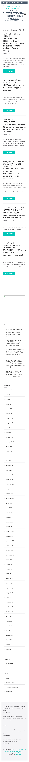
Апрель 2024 (9, 522)
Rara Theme (21, 753)
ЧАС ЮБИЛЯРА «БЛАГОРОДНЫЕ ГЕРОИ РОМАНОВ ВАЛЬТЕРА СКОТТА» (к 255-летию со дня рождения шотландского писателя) (15, 353)
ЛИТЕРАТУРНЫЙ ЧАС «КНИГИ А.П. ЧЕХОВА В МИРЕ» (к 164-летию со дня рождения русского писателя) (13, 85)
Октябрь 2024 (9, 493)
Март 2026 (9, 413)
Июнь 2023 (9, 569)
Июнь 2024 (9, 512)
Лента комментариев (12, 687)
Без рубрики (9, 663)
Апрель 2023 (9, 578)
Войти (7, 678)
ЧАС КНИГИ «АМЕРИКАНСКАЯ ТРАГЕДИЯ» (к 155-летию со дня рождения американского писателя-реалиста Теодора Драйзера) (15, 333)
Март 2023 (9, 583)
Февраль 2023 (10, 588)
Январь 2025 (9, 479)
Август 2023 (9, 559)
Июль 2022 (9, 621)
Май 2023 (8, 574)
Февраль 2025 (10, 475)
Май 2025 (8, 460)
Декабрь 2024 (10, 484)
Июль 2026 (9, 394)
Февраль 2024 (10, 531)
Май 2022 (8, 630)
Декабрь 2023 (10, 541)
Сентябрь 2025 (10, 442)
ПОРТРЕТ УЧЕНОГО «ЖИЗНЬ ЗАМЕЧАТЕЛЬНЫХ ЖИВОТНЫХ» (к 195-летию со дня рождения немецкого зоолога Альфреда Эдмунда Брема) (13, 42)
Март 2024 (9, 526)
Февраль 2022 (10, 644)
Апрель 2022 (9, 635)
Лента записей (10, 682)
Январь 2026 (9, 423)
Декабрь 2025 (10, 427)
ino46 (5, 53)
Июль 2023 (9, 564)
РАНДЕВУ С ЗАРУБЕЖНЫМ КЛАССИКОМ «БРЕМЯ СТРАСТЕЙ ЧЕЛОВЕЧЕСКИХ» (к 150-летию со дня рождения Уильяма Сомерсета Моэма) (14, 168)
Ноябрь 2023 (9, 545)
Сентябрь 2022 (10, 611)
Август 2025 (9, 446)
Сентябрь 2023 (10, 555)
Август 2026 (9, 390)
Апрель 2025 (9, 465)
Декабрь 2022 (10, 597)
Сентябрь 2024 (10, 498)
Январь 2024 (9, 536)
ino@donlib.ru (7, 3)
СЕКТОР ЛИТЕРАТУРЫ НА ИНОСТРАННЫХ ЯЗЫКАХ (13, 14)
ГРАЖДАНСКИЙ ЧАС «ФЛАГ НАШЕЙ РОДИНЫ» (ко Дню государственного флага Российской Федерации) (13, 342)
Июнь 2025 (9, 456)
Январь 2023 (9, 593)
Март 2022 (9, 640)
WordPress (18, 754)
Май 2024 (8, 517)
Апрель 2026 (9, 409)
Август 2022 (9, 616)
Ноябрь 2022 (9, 602)
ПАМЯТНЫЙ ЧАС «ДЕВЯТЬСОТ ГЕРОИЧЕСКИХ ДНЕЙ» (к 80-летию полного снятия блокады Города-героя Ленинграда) (14, 125)
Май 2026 (8, 404)
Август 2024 (9, 503)
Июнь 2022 (9, 626)
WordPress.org (9, 691)
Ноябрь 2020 (9, 649)
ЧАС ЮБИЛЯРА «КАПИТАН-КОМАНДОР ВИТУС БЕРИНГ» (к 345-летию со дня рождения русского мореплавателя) (14, 373)
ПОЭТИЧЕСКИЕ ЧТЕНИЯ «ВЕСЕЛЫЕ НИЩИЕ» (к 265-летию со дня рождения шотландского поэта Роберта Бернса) (14, 212)
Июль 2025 (9, 451)
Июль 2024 (9, 508)
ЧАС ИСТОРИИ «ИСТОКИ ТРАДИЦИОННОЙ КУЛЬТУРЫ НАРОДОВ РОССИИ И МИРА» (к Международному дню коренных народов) (15, 363)
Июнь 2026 (9, 399)
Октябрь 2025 (9, 437)
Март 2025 (9, 470)
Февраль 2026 (10, 418)
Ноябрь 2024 (9, 489)
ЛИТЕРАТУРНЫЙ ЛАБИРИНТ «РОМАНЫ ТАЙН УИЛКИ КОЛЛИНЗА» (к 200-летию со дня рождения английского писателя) (14, 249)
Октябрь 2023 (9, 550)
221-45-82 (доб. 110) (19, 3)
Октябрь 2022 (9, 607)
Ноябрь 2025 (9, 432)
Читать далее (9, 71)
